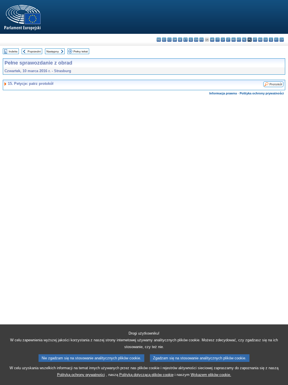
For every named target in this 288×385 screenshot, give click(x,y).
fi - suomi (276, 39)
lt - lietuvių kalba (228, 39)
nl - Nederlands (244, 39)
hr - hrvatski (212, 39)
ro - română (260, 39)
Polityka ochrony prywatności (262, 93)
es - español (164, 39)
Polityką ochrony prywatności (81, 375)
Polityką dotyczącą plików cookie (146, 375)
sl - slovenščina (271, 39)
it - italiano (217, 39)
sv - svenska (282, 39)
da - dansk (175, 39)
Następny (52, 51)
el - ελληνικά (191, 39)
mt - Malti (239, 39)
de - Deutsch (180, 39)
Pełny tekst (80, 51)
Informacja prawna (223, 93)
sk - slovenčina (266, 39)
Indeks (13, 51)
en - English (196, 39)
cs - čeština (169, 39)
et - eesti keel (185, 39)
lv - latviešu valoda (223, 39)
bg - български (159, 39)
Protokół (275, 84)
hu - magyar (233, 39)
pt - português (255, 39)
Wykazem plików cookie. (211, 375)
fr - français (201, 39)
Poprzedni (34, 51)
